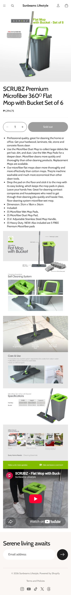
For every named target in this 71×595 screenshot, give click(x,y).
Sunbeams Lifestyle (28, 573)
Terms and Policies (36, 580)
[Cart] (66, 6)
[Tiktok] (35, 589)
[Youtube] (29, 589)
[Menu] (4, 5)
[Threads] (49, 589)
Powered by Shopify (50, 573)
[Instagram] (22, 589)
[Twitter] (42, 589)
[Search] (12, 6)
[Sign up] (62, 554)
